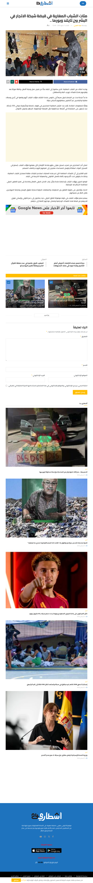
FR (83, 3)
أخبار (51, 282)
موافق (16, 880)
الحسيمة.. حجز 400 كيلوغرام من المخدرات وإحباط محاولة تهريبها (68, 301)
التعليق (83, 336)
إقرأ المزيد (46, 315)
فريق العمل (26, 876)
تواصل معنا (68, 876)
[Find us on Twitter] (49, 836)
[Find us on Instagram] (45, 836)
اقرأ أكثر (23, 880)
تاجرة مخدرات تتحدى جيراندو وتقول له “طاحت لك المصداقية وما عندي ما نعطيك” (28, 301)
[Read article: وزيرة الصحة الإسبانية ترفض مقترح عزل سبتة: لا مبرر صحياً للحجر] (46, 720)
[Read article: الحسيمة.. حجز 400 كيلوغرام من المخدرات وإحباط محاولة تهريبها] (67, 294)
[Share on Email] (16, 82)
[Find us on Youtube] (41, 836)
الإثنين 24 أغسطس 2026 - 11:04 (34, 305)
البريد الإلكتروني (38, 375)
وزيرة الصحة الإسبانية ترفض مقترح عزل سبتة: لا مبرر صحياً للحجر (64, 755)
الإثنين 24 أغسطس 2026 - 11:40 (76, 305)
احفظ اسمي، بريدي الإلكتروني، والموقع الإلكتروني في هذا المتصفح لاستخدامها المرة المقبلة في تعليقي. (47, 385)
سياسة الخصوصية (81, 876)
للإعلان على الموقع (55, 876)
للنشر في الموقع (39, 876)
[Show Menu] (8, 3)
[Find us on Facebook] (52, 836)
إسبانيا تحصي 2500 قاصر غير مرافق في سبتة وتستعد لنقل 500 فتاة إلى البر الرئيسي (57, 684)
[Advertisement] (46, 137)
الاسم (84, 365)
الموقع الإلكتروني (80, 375)
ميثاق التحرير (15, 876)
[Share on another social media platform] (8, 82)
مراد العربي (77, 25)
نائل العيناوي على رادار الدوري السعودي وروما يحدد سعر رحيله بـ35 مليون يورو (58, 613)
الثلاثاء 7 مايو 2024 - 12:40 (60, 25)
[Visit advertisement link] (46, 210)
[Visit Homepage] (44, 3)
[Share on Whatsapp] (12, 82)
